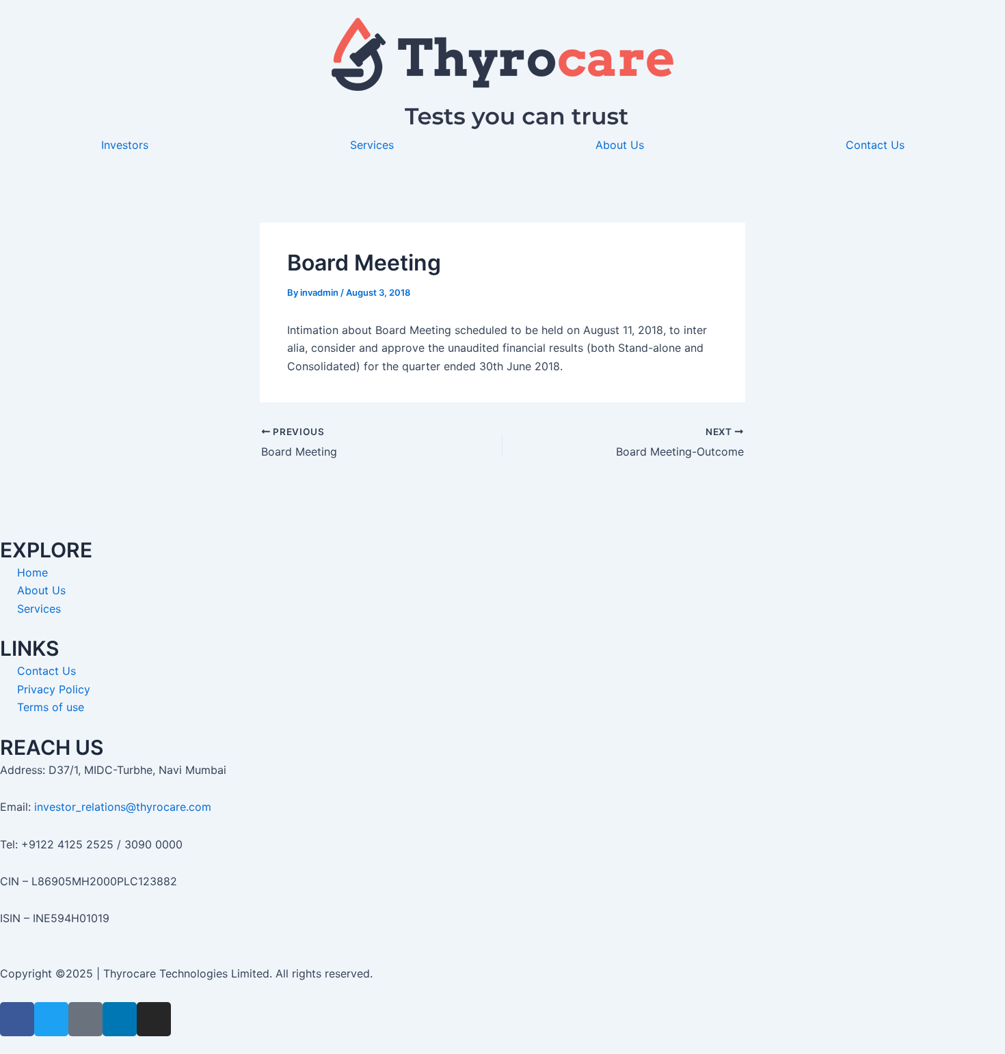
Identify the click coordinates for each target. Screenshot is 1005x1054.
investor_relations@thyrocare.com (122, 807)
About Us (619, 145)
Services (372, 145)
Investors (124, 145)
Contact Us (875, 145)
